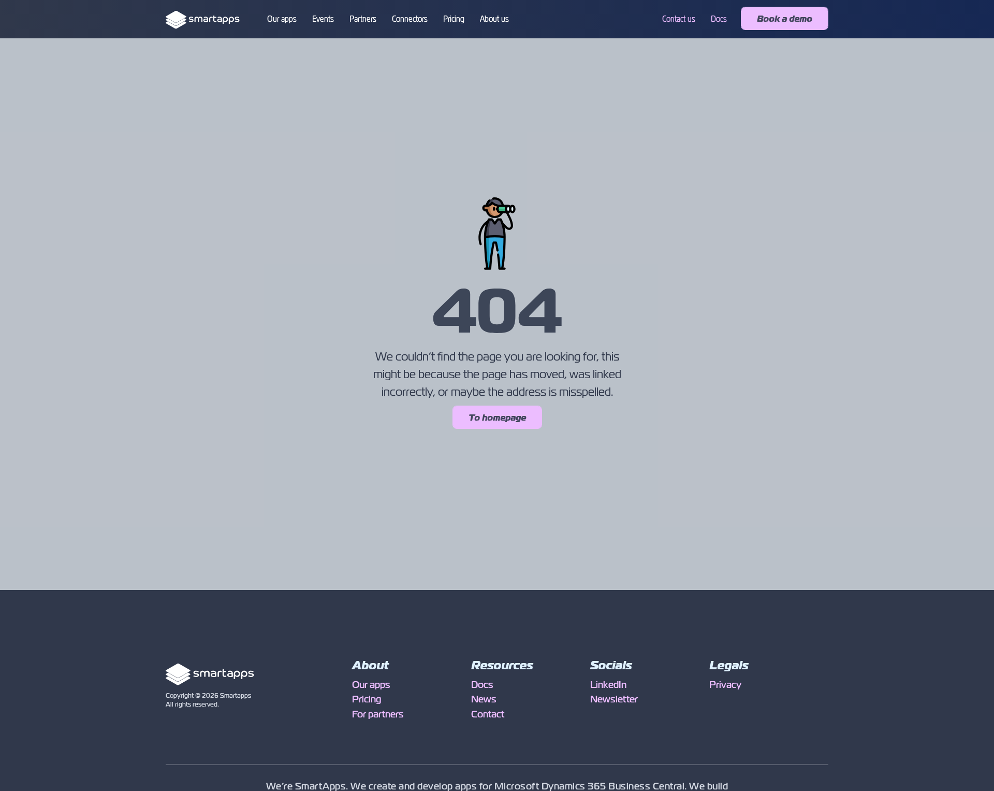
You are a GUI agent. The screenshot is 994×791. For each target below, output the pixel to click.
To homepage (497, 417)
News (483, 699)
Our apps (282, 19)
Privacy (725, 685)
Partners (362, 19)
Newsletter (614, 699)
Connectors (410, 19)
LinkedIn (608, 685)
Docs (719, 19)
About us (494, 19)
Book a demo (784, 18)
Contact (487, 714)
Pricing (453, 19)
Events (323, 19)
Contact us (678, 19)
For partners (378, 714)
